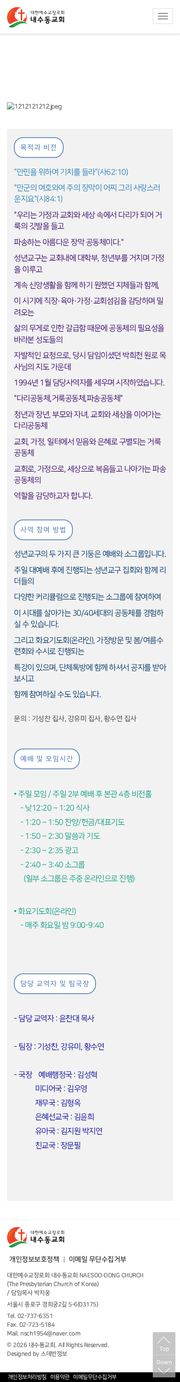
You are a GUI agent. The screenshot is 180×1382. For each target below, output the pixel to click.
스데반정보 (54, 1354)
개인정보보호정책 (34, 1259)
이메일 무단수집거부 (97, 1259)
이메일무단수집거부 (95, 1377)
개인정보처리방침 (27, 1377)
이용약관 (60, 1377)
